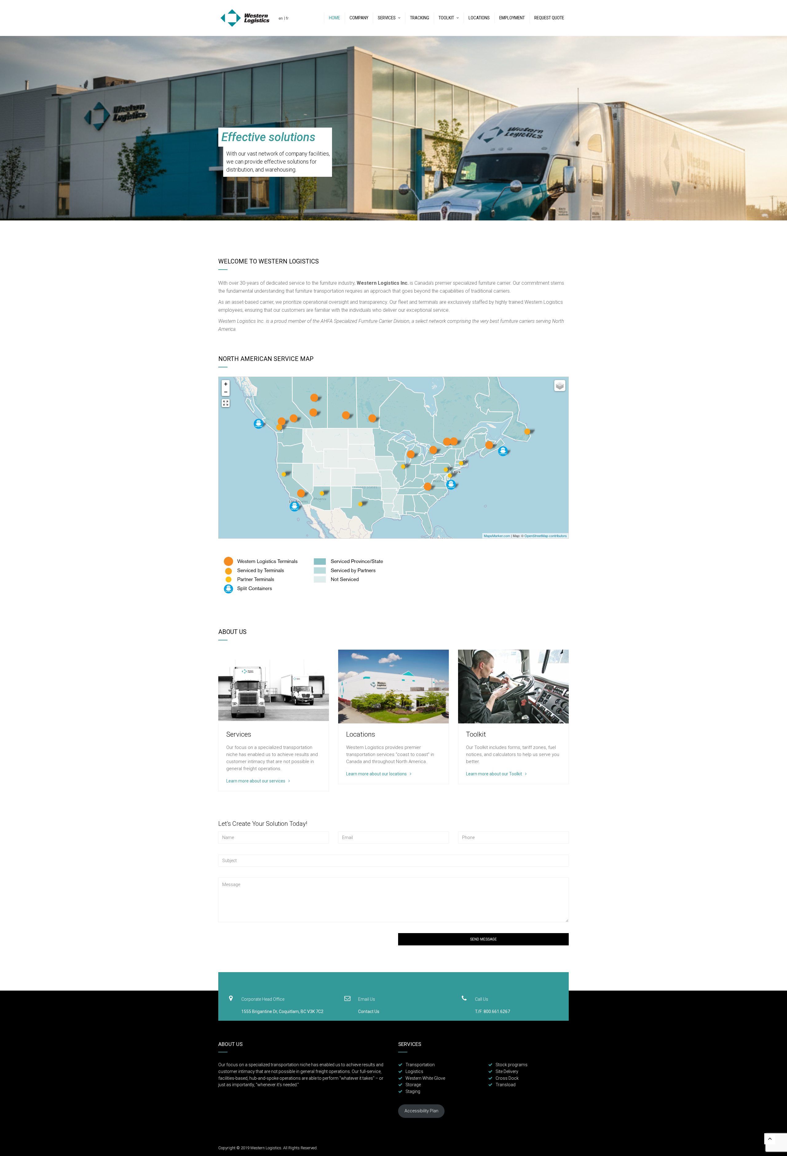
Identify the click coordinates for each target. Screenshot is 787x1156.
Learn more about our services (255, 780)
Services (387, 18)
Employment (512, 18)
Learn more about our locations (376, 773)
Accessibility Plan (421, 1110)
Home (334, 18)
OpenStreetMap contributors (545, 535)
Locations (479, 18)
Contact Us (368, 1011)
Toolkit (446, 18)
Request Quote (549, 18)
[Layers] (559, 385)
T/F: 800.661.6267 (492, 1011)
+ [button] (225, 384)
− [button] (225, 392)
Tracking (419, 18)
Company (359, 18)
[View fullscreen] (226, 403)
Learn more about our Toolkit (494, 773)
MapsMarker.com (497, 535)
